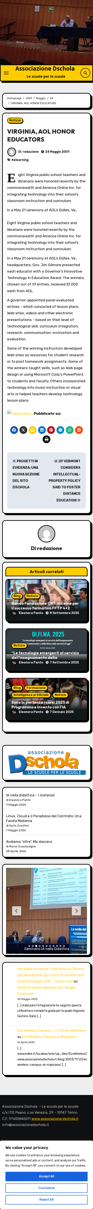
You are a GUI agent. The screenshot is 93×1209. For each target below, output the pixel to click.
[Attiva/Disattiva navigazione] (6, 73)
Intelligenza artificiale (31, 695)
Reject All (46, 1199)
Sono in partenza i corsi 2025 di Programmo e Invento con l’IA (40, 704)
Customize (46, 1188)
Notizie (15, 120)
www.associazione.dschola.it (55, 1119)
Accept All (46, 1176)
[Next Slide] (76, 910)
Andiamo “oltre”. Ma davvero (29, 842)
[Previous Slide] (16, 910)
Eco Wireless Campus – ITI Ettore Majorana (51, 1031)
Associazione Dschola (45, 68)
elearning (21, 160)
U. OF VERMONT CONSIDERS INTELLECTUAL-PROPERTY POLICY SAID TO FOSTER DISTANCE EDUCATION (64, 480)
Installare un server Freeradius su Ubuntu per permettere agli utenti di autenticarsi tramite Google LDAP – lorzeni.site (51, 975)
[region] (46, 1175)
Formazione (36, 688)
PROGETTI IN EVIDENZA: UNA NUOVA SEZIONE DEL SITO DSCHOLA (26, 474)
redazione (31, 152)
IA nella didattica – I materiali (30, 795)
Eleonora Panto (31, 613)
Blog (17, 596)
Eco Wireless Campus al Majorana (48, 1037)
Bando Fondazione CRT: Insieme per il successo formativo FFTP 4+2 (45, 606)
